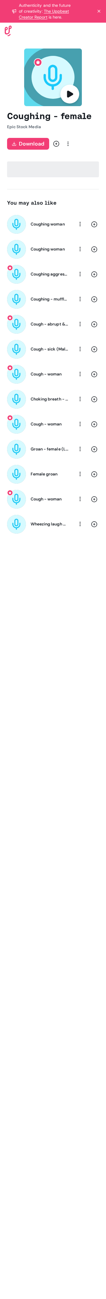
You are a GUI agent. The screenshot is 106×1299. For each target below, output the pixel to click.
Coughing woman (48, 224)
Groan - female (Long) (49, 449)
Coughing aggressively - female (49, 274)
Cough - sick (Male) (49, 349)
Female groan (44, 474)
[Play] (69, 94)
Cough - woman (46, 374)
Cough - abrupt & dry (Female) (49, 324)
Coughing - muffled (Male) (49, 299)
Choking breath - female (49, 399)
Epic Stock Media (24, 126)
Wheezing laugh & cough (49, 524)
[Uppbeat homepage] (8, 30)
